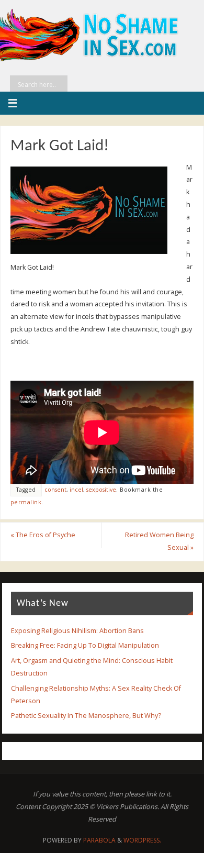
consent (55, 489)
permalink (26, 502)
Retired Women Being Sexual (159, 541)
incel (76, 489)
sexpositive (101, 489)
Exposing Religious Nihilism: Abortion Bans (77, 630)
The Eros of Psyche (42, 534)
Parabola (99, 840)
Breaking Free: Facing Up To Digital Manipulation (85, 645)
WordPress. (142, 840)
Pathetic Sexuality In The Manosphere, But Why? (86, 715)
